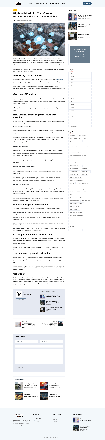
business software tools (75, 138)
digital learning (59, 79)
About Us (55, 421)
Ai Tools (72, 76)
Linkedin (38, 423)
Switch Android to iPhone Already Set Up (85, 16)
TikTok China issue (86, 200)
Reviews (72, 113)
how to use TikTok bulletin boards (77, 162)
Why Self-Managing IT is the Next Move (84, 25)
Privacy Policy (56, 422)
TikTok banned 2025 (81, 191)
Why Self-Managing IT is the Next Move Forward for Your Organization (53, 302)
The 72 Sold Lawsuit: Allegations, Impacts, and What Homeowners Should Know (28, 325)
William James (27, 387)
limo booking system (74, 168)
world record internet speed (75, 229)
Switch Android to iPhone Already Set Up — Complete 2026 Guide (53, 296)
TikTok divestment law (74, 206)
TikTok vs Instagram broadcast (76, 215)
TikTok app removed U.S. (84, 189)
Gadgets (57, 3)
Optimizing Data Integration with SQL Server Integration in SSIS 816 (56, 395)
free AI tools (72, 159)
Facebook (38, 418)
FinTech (72, 95)
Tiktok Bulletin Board (74, 200)
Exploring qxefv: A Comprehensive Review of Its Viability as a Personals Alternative (31, 395)
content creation (85, 146)
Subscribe (88, 3)
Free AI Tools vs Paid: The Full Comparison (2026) (54, 308)
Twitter (37, 421)
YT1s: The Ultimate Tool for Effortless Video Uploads (55, 384)
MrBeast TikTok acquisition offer (76, 180)
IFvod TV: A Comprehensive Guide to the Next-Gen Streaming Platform (49, 325)
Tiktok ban (72, 191)
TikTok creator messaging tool (76, 203)
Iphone (72, 107)
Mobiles (42, 3)
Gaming (52, 3)
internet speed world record (75, 165)
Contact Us (63, 3)
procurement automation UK (83, 183)
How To (72, 104)
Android (72, 79)
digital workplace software (75, 152)
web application (73, 221)
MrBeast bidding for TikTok (75, 177)
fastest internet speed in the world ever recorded (78, 156)
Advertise (55, 419)
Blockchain (73, 85)
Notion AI (72, 183)
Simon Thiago (81, 18)
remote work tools (82, 186)
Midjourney (84, 174)
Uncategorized (74, 126)
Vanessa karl (51, 387)
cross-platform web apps (75, 149)
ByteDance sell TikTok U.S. (75, 141)
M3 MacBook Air (85, 171)
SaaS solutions (73, 189)
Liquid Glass (84, 168)
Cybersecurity (74, 88)
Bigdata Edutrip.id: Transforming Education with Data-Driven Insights (35, 15)
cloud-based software (74, 146)
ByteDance (85, 138)
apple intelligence (82, 135)
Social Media (73, 116)
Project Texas (72, 186)
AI (34, 3)
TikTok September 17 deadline (76, 212)
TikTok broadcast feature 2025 (76, 197)
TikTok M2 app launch (74, 209)
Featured (73, 92)
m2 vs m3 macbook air (74, 171)
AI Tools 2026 (73, 135)
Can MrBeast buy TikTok (75, 144)
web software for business (75, 223)
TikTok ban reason (74, 194)
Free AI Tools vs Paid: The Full (84, 35)
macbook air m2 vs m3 (74, 174)
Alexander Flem (81, 37)
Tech (47, 3)
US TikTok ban (73, 218)
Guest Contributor (83, 429)
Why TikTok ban (73, 226)
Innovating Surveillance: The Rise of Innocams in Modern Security (30, 384)
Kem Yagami (18, 20)
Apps (37, 3)
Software (29, 3)
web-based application (84, 218)
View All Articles (21, 299)
